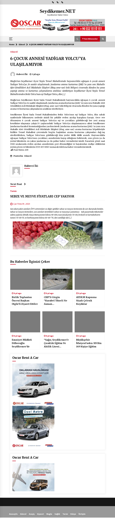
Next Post (16, 184)
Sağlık (57, 514)
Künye (73, 514)
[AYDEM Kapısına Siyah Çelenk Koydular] (90, 279)
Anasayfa (13, 514)
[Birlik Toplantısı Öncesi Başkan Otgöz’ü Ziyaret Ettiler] (25, 279)
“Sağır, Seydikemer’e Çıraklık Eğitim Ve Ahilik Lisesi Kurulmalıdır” (56, 343)
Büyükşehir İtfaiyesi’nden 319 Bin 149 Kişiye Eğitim (89, 343)
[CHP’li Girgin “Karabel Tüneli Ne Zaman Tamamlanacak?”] (57, 279)
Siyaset (40, 514)
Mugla (49, 514)
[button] (77, 39)
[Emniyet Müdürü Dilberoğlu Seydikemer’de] (25, 321)
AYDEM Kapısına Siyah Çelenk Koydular (86, 300)
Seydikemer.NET (57, 11)
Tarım (13, 191)
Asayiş (31, 514)
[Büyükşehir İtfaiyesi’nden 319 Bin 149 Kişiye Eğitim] (90, 321)
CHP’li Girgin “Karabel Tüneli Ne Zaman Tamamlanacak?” (55, 301)
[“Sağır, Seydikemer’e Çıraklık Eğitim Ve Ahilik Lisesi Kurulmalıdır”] (57, 321)
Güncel (14, 52)
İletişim (82, 514)
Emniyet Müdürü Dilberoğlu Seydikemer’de (22, 343)
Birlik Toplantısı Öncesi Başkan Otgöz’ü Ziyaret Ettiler (25, 300)
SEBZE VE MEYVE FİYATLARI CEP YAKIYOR (42, 196)
